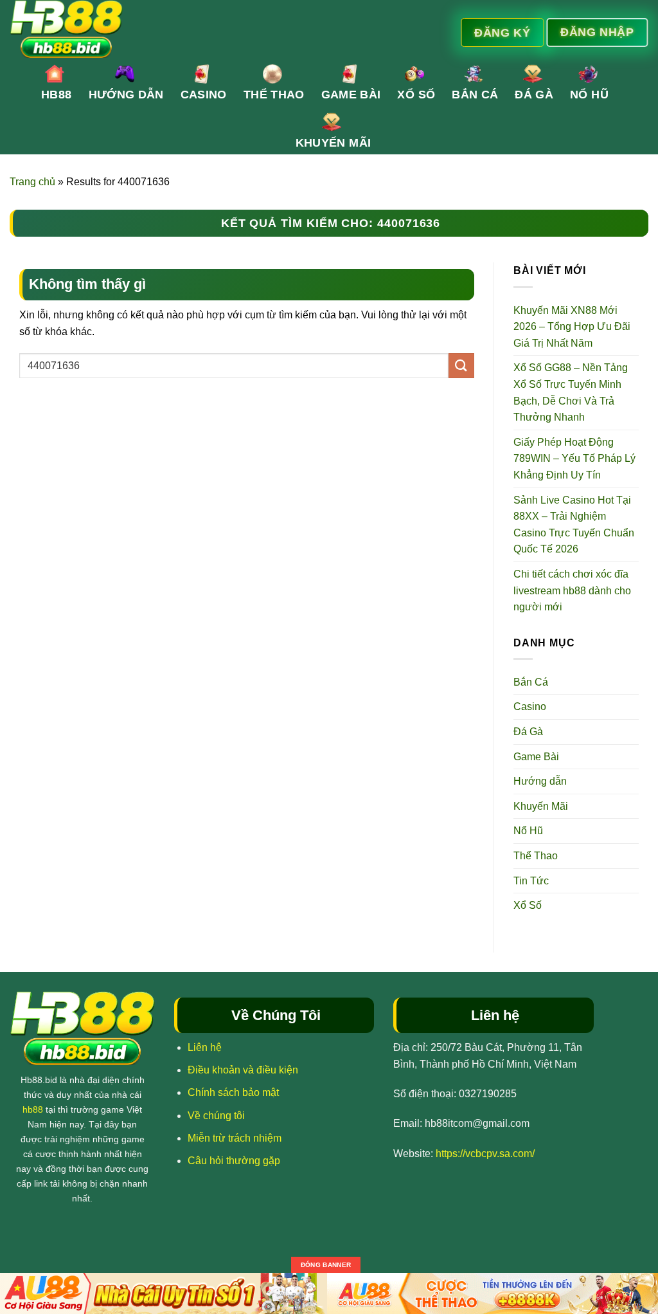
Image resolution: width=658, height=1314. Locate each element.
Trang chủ (32, 181)
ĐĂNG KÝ (503, 32)
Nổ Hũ (589, 94)
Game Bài (351, 94)
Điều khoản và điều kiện (243, 1069)
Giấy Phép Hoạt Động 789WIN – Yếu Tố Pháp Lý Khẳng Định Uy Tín (574, 458)
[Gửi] (461, 365)
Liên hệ (205, 1047)
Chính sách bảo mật (233, 1092)
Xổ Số (416, 94)
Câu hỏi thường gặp (234, 1160)
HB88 (56, 94)
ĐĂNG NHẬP (597, 31)
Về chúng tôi (216, 1115)
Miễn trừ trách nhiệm (234, 1138)
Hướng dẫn (126, 94)
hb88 (32, 1109)
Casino (204, 94)
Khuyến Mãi (333, 142)
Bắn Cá (475, 94)
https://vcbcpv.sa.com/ (485, 1153)
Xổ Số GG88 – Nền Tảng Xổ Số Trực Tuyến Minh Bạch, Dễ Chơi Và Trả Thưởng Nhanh (570, 392)
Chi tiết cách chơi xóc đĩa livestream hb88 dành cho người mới (572, 590)
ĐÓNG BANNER (326, 1264)
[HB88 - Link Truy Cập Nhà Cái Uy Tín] (223, 29)
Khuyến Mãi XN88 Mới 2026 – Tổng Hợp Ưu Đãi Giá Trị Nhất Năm (571, 327)
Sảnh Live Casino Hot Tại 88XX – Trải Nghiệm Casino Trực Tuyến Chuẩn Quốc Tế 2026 (573, 525)
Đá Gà (534, 94)
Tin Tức (531, 880)
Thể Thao (274, 94)
